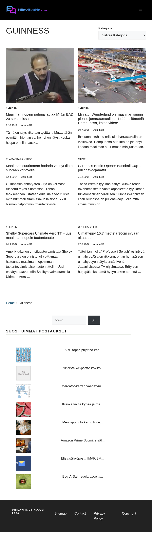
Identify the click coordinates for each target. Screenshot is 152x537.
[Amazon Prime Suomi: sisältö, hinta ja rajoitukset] (23, 445)
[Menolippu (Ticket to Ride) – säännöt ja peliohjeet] (23, 427)
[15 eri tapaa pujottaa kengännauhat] (23, 355)
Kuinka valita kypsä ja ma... (82, 404)
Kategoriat (105, 28)
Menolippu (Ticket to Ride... (82, 422)
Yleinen (11, 107)
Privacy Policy (99, 516)
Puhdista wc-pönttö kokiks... (83, 368)
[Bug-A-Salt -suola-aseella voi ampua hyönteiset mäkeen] (23, 481)
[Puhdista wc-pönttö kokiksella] (23, 373)
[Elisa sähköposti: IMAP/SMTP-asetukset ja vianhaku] (23, 463)
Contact (80, 513)
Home (10, 303)
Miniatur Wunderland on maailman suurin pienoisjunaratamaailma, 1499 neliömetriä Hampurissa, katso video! (111, 118)
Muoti (82, 159)
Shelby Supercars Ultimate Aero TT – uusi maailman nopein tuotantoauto (39, 235)
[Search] (94, 320)
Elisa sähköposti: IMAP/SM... (82, 458)
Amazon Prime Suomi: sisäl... (83, 440)
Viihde (28, 159)
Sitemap (60, 513)
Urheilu (83, 226)
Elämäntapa (14, 159)
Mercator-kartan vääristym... (83, 386)
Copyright (129, 513)
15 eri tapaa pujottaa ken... (82, 350)
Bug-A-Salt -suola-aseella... (82, 476)
